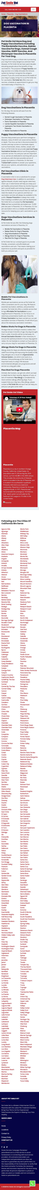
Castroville (5, 700)
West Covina (24, 1040)
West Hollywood (26, 1044)
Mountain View (25, 588)
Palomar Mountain (27, 668)
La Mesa (4, 987)
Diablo (3, 787)
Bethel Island (6, 600)
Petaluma (23, 689)
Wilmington (24, 1060)
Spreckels (23, 921)
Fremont (4, 867)
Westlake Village (26, 1047)
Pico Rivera (24, 693)
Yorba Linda (24, 1074)
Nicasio (22, 611)
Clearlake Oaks (6, 725)
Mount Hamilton (26, 581)
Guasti (3, 908)
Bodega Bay (5, 609)
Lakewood (5, 1022)
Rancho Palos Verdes (27, 752)
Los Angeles (5, 1051)
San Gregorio (25, 823)
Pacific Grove (24, 654)
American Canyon (7, 554)
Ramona (23, 748)
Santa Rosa (24, 873)
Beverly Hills (5, 602)
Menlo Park (24, 529)
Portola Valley (25, 739)
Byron (3, 650)
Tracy (22, 983)
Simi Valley (24, 901)
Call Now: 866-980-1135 (13, 9)
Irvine (3, 958)
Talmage (23, 958)
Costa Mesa (5, 750)
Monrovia (23, 550)
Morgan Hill (24, 572)
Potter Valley (24, 743)
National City (24, 593)
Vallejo (22, 1006)
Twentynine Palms (26, 992)
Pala (21, 664)
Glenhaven (5, 892)
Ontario (23, 645)
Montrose (23, 565)
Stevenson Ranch (26, 930)
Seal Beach (24, 885)
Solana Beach (25, 903)
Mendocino (5, 1083)
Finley (3, 853)
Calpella (4, 657)
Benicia (4, 595)
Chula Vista (5, 716)
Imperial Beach (6, 951)
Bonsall (4, 616)
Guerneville (5, 912)
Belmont (4, 588)
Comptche (5, 734)
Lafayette (4, 1001)
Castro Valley (6, 698)
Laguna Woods (6, 1010)
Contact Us (5, 1133)
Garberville (5, 873)
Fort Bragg (5, 862)
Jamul (3, 962)
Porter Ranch (25, 737)
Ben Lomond (6, 593)
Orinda (22, 650)
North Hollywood (26, 620)
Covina (3, 757)
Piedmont (23, 695)
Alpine (3, 547)
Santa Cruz (24, 867)
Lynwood (4, 1063)
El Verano (4, 830)
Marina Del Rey (6, 1074)
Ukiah (22, 994)
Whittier (23, 1056)
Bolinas (4, 611)
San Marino (24, 839)
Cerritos (4, 705)
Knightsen (5, 976)
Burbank (4, 645)
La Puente (5, 994)
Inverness (4, 955)
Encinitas (4, 839)
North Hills (24, 618)
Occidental (24, 638)
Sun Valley (24, 942)
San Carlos (24, 805)
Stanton (23, 928)
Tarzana (23, 960)
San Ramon (24, 855)
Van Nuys (23, 1015)
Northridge (24, 623)
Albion (3, 540)
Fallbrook (4, 848)
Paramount (24, 675)
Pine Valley (24, 700)
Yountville (23, 1079)
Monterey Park (25, 563)
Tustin (22, 990)
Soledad (23, 905)
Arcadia (4, 565)
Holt (2, 939)
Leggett (4, 1031)
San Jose (23, 825)
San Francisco (25, 816)
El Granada (5, 819)
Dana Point (5, 773)
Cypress (4, 768)
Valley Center (25, 1008)
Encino (3, 841)
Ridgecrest (24, 773)
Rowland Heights (26, 791)
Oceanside (24, 641)
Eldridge (4, 832)
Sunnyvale (24, 946)
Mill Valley (23, 536)
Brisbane (4, 638)
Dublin (3, 805)
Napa (22, 591)
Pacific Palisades (26, 657)
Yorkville (23, 1076)
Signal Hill (23, 896)
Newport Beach (25, 607)
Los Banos (5, 1054)
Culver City (5, 764)
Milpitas (23, 540)
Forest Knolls (6, 857)
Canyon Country (7, 675)
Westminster (24, 1049)
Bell (2, 581)
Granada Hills (6, 896)
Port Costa (24, 734)
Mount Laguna (25, 586)
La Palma (4, 992)
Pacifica (22, 659)
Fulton (3, 871)
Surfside (23, 953)
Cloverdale (5, 730)
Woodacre (23, 1069)
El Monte (4, 821)
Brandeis (4, 629)
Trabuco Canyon (26, 981)
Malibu (3, 1065)
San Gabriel (24, 819)
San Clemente (25, 807)
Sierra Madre (25, 894)
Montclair (23, 554)
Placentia (10, 14)
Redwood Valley (25, 766)
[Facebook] (1, 1147)
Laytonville (5, 1028)
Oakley (22, 634)
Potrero (23, 741)
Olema (22, 643)
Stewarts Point (25, 933)
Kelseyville (5, 969)
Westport (23, 1051)
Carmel (3, 684)
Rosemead (24, 787)
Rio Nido (23, 775)
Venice (22, 1017)
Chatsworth (5, 707)
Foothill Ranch (6, 855)
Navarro (23, 595)
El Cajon (4, 814)
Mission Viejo (25, 547)
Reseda (22, 768)
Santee (22, 878)
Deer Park (5, 780)
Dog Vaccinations (21, 14)
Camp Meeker (6, 661)
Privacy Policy (6, 1137)
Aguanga (4, 531)
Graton (3, 898)
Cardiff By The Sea (7, 680)
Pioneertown (24, 705)
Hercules (4, 930)
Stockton (23, 937)
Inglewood (5, 953)
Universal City (25, 999)
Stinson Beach (25, 935)
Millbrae (23, 538)
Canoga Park (6, 670)
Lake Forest (5, 1015)
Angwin (4, 559)
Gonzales (4, 894)
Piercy (22, 698)
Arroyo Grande (6, 568)
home (3, 14)
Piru (21, 707)
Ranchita (23, 750)
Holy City (4, 942)
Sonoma (23, 910)
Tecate (22, 962)
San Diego (24, 810)
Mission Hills (24, 545)
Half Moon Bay (6, 917)
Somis (22, 908)
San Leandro (24, 830)
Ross (22, 789)
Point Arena (24, 723)
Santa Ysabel (24, 876)
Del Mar (4, 782)
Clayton (4, 721)
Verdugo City (24, 1019)
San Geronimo (25, 821)
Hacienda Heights (7, 914)
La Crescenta (6, 978)
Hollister (4, 937)
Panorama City (25, 673)
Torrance (23, 978)
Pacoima (23, 661)
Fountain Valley (6, 864)
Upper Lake (24, 1001)
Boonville (4, 618)
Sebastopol (24, 889)
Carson (4, 691)
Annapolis (5, 561)
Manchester (5, 1067)
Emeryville (5, 837)
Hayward (4, 926)
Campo (3, 668)
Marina (4, 1072)
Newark (23, 600)
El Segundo (5, 823)
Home (3, 1126)
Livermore (5, 1038)
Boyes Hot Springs (8, 627)
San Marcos (24, 837)
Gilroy (3, 882)
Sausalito (23, 882)
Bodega (4, 607)
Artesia (3, 570)
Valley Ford (24, 1010)
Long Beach (5, 1044)
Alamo (3, 536)
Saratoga (23, 880)
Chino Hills (5, 711)
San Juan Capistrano (27, 828)
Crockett (4, 762)
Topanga (23, 976)
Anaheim (4, 556)
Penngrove (24, 684)
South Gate (24, 914)
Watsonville (24, 1038)
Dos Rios (4, 798)
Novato (23, 627)
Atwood (4, 575)
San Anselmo (24, 800)
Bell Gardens (5, 584)
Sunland (23, 944)
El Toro (4, 828)
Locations (4, 1130)
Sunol (22, 949)
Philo (22, 691)
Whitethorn (24, 1054)
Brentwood (5, 636)
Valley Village (25, 1012)
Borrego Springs (7, 620)
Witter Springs (25, 1067)
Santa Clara (24, 862)
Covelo (3, 755)
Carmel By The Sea (8, 686)
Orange (23, 648)
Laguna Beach (6, 1003)
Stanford (23, 926)
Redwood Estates (26, 764)
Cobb (3, 732)
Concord (4, 739)
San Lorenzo (24, 832)
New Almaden (25, 597)
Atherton (4, 572)
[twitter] (7, 1147)
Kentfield (4, 971)
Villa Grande (24, 1022)
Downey (4, 800)
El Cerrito (4, 816)
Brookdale (5, 641)
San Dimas (24, 812)
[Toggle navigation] (33, 9)
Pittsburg (23, 709)
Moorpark (24, 568)
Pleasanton (24, 721)
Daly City (4, 771)
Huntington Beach (7, 946)
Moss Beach (24, 577)
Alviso (3, 552)
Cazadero (4, 702)
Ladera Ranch (6, 999)
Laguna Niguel (6, 1008)
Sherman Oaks (25, 892)
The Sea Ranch (25, 967)
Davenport (5, 778)
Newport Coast (25, 609)
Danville (4, 775)
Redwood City (25, 762)
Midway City (24, 534)
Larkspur (4, 1024)
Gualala (4, 905)
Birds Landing (6, 604)
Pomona (23, 730)
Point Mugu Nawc (26, 725)
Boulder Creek (6, 623)
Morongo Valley (26, 575)
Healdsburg (5, 928)
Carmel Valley (6, 689)
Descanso (4, 784)
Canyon (4, 673)
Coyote (3, 759)
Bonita (3, 613)
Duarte (3, 803)
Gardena (4, 878)
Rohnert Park (25, 784)
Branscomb (5, 632)
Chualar (4, 714)
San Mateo (24, 844)
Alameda (4, 534)
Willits (22, 1058)
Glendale (4, 887)
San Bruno (24, 803)
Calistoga (4, 654)
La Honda (4, 983)
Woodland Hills (25, 1072)
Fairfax (3, 846)
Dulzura (4, 807)
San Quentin (24, 851)
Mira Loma (24, 543)
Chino (3, 709)
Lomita (3, 1042)
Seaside (23, 887)
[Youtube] (4, 1147)
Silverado (23, 898)
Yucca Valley (24, 1081)
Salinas (22, 798)
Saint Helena (24, 796)
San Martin (24, 841)
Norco (22, 616)
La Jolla (4, 985)
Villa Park (23, 1024)
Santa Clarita (24, 864)
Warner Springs (26, 1035)
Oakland (23, 632)
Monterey (23, 561)
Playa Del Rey (25, 714)
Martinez (4, 1079)
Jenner (3, 965)
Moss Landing (25, 579)
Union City (24, 996)
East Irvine (5, 812)
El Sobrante (5, 825)
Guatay (3, 910)
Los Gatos (5, 1056)
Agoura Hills (5, 529)
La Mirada (5, 990)
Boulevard (5, 625)
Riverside (23, 780)
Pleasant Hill (24, 718)
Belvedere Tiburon (8, 591)
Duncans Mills (6, 810)
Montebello (24, 559)
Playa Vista (24, 716)
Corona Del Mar (7, 743)
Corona (4, 741)
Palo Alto (23, 666)
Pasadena (23, 677)
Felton (3, 851)
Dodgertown (5, 796)
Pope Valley (24, 732)
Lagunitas (5, 1012)
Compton (4, 737)
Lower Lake (5, 1058)
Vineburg (23, 1026)
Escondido (5, 844)
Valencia (23, 1003)
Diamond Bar (6, 789)
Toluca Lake (24, 971)
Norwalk (23, 625)
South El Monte (25, 912)
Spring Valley (25, 924)
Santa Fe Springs (26, 869)
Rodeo (22, 782)
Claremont (5, 718)
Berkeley (4, 597)
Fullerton (4, 869)
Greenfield (5, 903)
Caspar (3, 693)
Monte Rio (24, 556)
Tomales (23, 974)
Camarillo (4, 659)
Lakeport (4, 1017)
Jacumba (4, 960)
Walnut (22, 1031)
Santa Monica (25, 871)
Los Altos (4, 1049)
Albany (3, 538)
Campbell (4, 666)
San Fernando (25, 814)
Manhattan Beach (7, 1069)
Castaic (3, 695)
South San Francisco (27, 919)
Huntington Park (7, 949)
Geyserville (5, 880)
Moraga (23, 570)
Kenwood (4, 974)
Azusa (3, 577)
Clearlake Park (6, 727)
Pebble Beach (25, 682)
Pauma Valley (25, 680)
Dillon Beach (5, 791)
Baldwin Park (6, 579)
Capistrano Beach (7, 677)
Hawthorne (5, 924)
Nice (21, 613)
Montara (23, 552)
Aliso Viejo (5, 545)
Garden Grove (6, 876)
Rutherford (24, 794)
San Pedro (24, 848)
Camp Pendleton (7, 664)
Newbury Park (25, 602)
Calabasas (5, 652)
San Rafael (24, 853)
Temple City (24, 965)
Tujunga (23, 987)
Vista (22, 1028)
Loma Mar (5, 1040)
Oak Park (23, 629)
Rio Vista (23, 778)
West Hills (23, 1042)
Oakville (23, 636)
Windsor (23, 1063)
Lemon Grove (6, 1033)
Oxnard (22, 652)
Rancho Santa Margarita (29, 757)
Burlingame (5, 648)
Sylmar (22, 955)
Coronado (5, 746)
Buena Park (5, 643)
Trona (22, 985)
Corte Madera (6, 748)
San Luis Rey (24, 835)
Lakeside (4, 1019)
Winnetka (23, 1065)
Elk (2, 835)
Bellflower (5, 586)
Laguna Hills (5, 1006)
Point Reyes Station (27, 727)
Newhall (23, 604)
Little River (5, 1035)
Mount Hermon (25, 584)
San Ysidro (24, 857)
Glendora (4, 889)
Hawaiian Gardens (7, 921)
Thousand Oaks (26, 969)
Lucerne (4, 1060)
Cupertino (5, 766)
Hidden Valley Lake (8, 935)
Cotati (3, 752)
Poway (22, 746)
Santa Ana (23, 860)
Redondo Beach (25, 759)
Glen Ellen (4, 885)
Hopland (4, 944)
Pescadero (24, 686)
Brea (3, 634)
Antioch (4, 563)
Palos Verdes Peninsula (28, 670)
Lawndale (4, 1026)
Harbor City (5, 919)
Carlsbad (4, 682)
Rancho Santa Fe (26, 755)
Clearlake (4, 723)
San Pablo (23, 846)
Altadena (4, 550)
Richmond (23, 771)
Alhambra (4, 543)
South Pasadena (26, 917)
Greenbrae (5, 901)
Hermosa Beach (7, 933)
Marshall (4, 1076)
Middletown (24, 531)
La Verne (4, 996)
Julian (3, 967)
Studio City (24, 939)
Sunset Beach (25, 951)
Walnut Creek (25, 1033)
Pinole (22, 702)
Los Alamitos (6, 1047)
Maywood (4, 1081)
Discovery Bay (6, 794)
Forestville (5, 860)
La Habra (4, 981)
